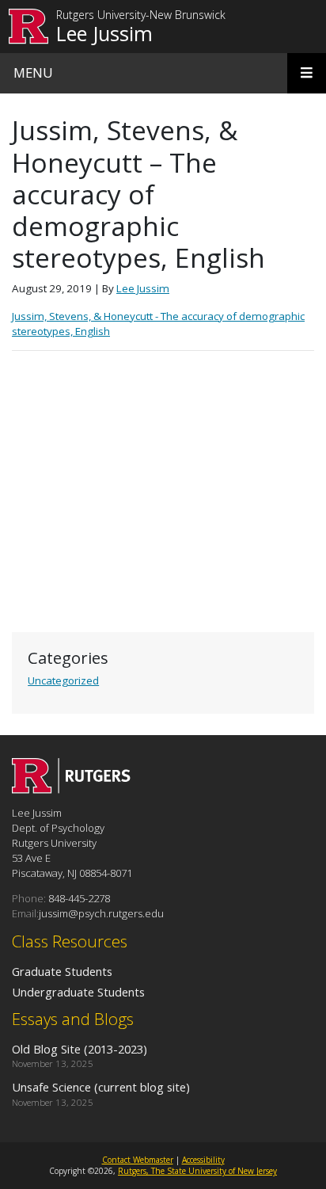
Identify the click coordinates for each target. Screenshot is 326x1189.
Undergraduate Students (78, 992)
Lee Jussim (104, 33)
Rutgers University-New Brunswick (141, 15)
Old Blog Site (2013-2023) (79, 1049)
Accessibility (203, 1159)
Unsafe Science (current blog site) (101, 1087)
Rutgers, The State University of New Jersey (197, 1170)
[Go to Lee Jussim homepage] (71, 789)
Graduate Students (62, 971)
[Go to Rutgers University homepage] (29, 26)
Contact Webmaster (137, 1159)
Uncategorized (63, 680)
